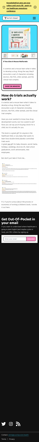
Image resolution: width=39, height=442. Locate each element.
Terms (3, 439)
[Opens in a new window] (3, 424)
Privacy (12, 439)
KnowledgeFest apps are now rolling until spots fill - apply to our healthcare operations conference (19, 7)
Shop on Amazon (12, 86)
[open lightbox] (19, 38)
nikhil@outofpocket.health (18, 435)
